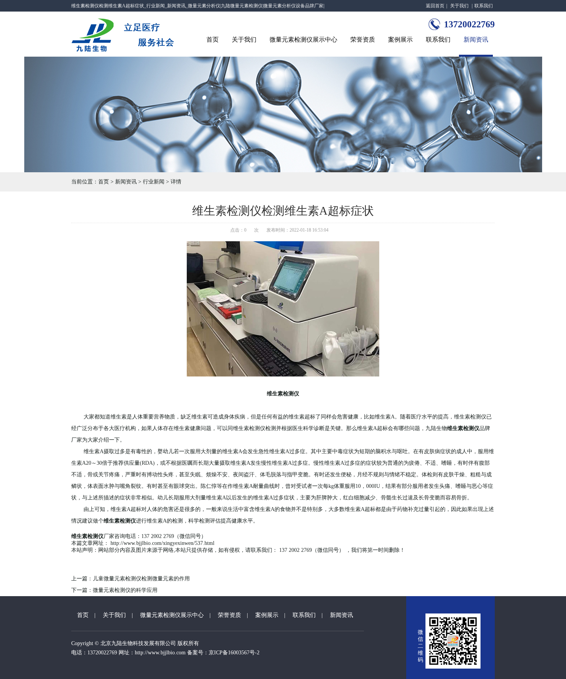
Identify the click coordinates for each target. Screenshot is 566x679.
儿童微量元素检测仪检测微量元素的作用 (141, 579)
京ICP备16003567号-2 (234, 652)
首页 (212, 39)
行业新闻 (153, 182)
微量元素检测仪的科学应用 (125, 590)
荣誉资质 (362, 39)
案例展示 (400, 39)
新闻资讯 (476, 39)
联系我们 (483, 5)
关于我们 (459, 5)
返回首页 (435, 5)
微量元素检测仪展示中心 (303, 39)
